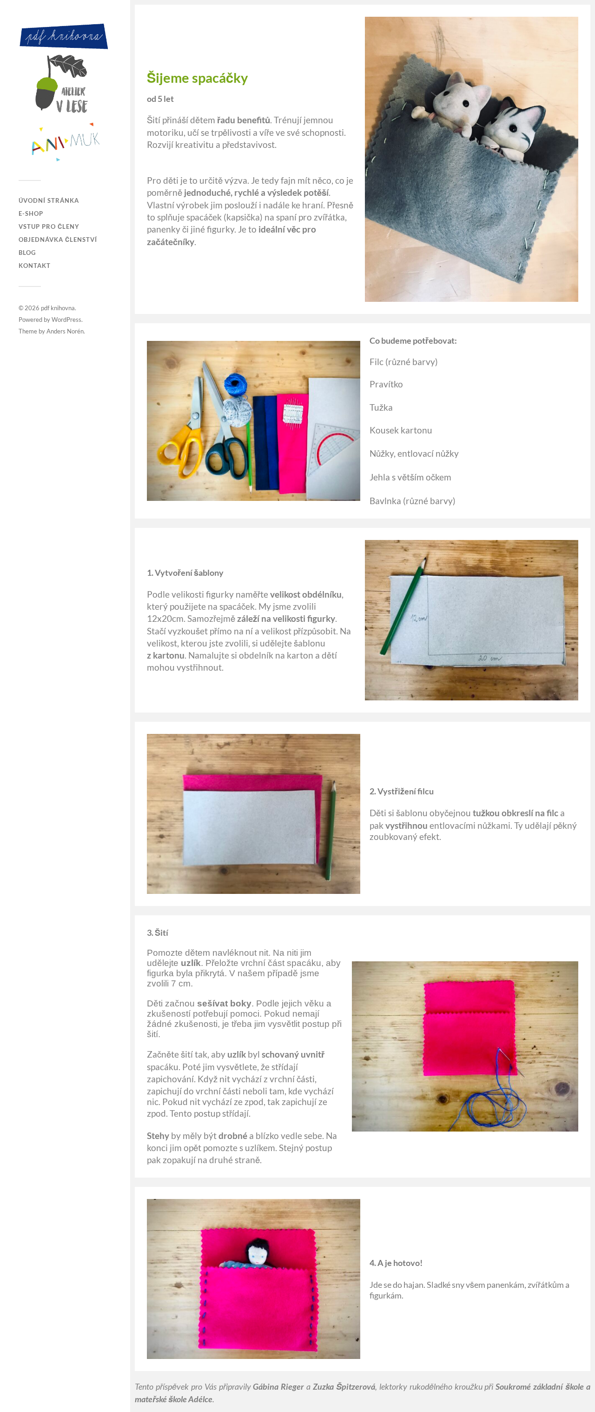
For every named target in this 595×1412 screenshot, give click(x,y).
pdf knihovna (58, 308)
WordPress (66, 319)
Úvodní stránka (49, 200)
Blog (27, 252)
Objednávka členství (58, 239)
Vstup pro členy (49, 226)
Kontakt (35, 265)
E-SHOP (31, 213)
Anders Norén (65, 331)
